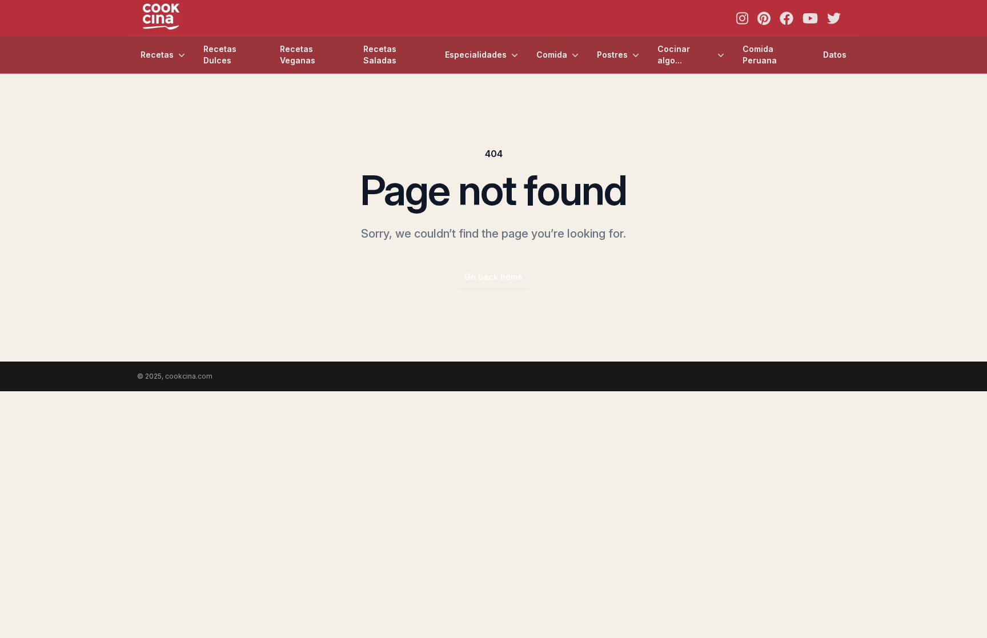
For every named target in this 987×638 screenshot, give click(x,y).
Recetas (157, 54)
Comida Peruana (760, 54)
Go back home (493, 277)
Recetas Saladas (379, 54)
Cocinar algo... (673, 54)
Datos (834, 54)
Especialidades (476, 54)
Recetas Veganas (297, 54)
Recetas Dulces (219, 54)
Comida (551, 54)
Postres (612, 54)
